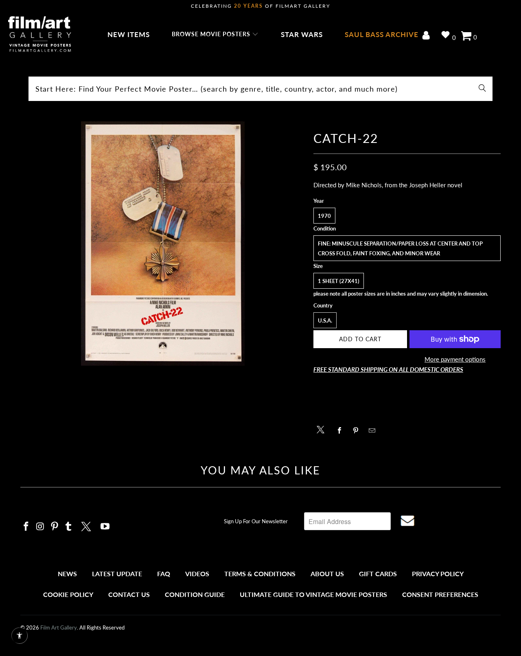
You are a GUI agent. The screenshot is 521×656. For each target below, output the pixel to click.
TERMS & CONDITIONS (260, 573)
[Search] (482, 89)
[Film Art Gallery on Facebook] (26, 527)
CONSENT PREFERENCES (440, 594)
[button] (215, 34)
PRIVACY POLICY (438, 573)
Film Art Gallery (58, 627)
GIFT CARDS (378, 573)
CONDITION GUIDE (195, 594)
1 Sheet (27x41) (338, 281)
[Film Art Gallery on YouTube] (105, 527)
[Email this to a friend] (374, 430)
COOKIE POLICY (68, 594)
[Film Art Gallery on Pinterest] (54, 527)
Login (427, 36)
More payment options (455, 359)
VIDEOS (197, 573)
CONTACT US (129, 594)
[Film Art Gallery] (39, 34)
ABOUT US (327, 573)
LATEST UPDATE (117, 573)
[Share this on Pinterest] (358, 430)
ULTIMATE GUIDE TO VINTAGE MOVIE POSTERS (313, 594)
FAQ (163, 573)
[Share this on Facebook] (341, 430)
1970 (324, 216)
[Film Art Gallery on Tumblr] (69, 527)
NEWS (67, 573)
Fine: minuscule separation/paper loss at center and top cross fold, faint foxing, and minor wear (400, 248)
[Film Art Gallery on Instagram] (41, 527)
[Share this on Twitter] (322, 429)
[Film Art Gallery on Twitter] (87, 525)
